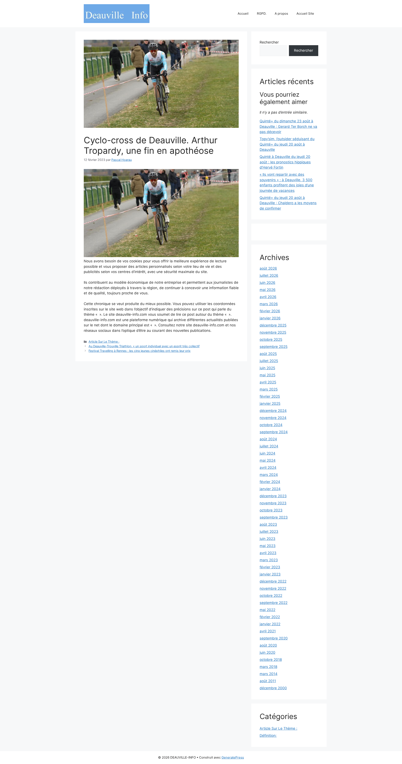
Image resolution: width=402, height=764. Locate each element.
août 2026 (268, 268)
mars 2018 (268, 667)
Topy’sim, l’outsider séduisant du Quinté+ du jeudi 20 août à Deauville (287, 144)
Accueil (243, 13)
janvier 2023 (270, 574)
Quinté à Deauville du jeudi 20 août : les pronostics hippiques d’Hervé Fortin (285, 162)
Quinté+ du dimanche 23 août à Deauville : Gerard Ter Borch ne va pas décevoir (288, 126)
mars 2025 (269, 389)
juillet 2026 (269, 275)
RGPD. (261, 13)
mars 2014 (268, 674)
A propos (281, 13)
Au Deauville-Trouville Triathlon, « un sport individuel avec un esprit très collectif (144, 346)
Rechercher (269, 42)
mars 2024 (269, 475)
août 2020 (268, 645)
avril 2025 (268, 382)
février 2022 (270, 617)
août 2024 (268, 439)
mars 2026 (269, 304)
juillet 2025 (269, 361)
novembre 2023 (273, 503)
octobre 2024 (271, 425)
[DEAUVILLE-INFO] (116, 13)
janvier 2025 (270, 403)
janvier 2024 (270, 489)
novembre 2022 (273, 588)
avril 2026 (268, 297)
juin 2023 (267, 539)
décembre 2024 (273, 411)
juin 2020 (267, 652)
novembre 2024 (273, 418)
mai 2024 (268, 460)
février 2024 (270, 482)
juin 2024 (267, 453)
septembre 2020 (274, 638)
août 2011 (268, 681)
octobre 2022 (271, 596)
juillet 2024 (269, 446)
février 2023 (270, 567)
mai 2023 (268, 546)
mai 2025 (267, 375)
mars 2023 (269, 560)
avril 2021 (268, 631)
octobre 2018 (271, 660)
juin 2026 (267, 283)
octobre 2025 (271, 339)
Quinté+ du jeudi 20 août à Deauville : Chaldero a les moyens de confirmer (288, 203)
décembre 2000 (273, 688)
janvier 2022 (270, 624)
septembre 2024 (274, 432)
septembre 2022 (273, 603)
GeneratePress (233, 757)
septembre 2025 (273, 347)
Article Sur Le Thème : (104, 341)
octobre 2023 (271, 510)
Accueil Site (305, 13)
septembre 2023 (274, 517)
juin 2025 (267, 368)
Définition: (268, 735)
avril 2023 (268, 553)
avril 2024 (268, 467)
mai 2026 (268, 290)
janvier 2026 (270, 318)
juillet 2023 (269, 531)
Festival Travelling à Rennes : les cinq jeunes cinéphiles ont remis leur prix (140, 351)
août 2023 (268, 524)
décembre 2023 (273, 496)
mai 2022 (267, 610)
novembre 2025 (273, 332)
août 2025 (268, 354)
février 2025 (270, 396)
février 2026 (270, 311)
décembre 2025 (273, 325)
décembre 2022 (273, 581)
